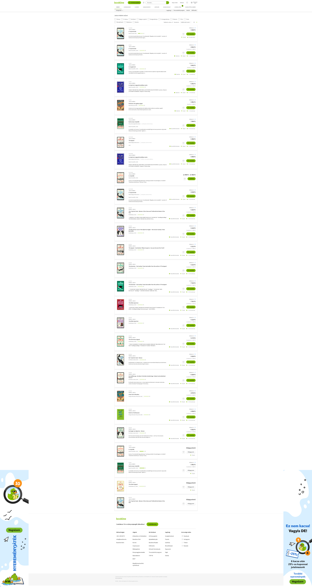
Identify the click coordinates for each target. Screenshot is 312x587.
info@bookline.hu (121, 539)
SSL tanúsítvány (118, 578)
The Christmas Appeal (134, 339)
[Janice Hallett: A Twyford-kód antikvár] (120, 194)
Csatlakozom (152, 524)
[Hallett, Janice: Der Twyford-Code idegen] (120, 359)
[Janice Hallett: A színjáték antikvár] (120, 177)
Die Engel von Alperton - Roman (136, 431)
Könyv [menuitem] (118, 7)
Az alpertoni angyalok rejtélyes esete (138, 85)
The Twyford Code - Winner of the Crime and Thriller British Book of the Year (147, 212)
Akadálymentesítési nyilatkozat (138, 564)
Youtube (186, 546)
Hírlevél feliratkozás (154, 549)
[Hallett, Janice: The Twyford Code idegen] (120, 213)
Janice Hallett (132, 29)
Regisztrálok (175, 2)
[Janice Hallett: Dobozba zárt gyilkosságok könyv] (120, 105)
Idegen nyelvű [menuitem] (166, 7)
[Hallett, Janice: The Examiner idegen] (120, 268)
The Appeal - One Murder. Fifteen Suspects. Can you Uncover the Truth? (146, 248)
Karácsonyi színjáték (134, 122)
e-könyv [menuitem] (137, 7)
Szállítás (167, 542)
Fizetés (167, 539)
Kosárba (191, 34)
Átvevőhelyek (169, 546)
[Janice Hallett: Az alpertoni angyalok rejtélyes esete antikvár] (120, 159)
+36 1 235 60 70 (120, 536)
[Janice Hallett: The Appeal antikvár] (120, 142)
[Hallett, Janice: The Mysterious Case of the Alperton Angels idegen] (120, 231)
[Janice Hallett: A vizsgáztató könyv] (120, 68)
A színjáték (131, 176)
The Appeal (131, 140)
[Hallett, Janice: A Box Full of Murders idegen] (120, 396)
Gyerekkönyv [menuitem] (127, 7)
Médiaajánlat (136, 549)
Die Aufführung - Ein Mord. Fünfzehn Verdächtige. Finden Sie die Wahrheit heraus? (147, 376)
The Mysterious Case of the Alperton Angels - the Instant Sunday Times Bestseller (147, 230)
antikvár (131, 118)
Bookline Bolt (120, 542)
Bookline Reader (153, 542)
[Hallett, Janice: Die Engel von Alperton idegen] (120, 432)
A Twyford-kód (132, 31)
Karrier (134, 542)
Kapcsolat (168, 549)
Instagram (187, 539)
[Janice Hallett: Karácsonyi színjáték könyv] (120, 467)
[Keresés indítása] (167, 2)
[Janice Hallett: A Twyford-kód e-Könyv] (120, 33)
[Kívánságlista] (187, 2)
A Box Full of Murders (134, 394)
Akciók (188, 10)
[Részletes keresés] (143, 2)
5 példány (191, 179)
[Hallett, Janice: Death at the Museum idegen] (120, 414)
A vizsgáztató (132, 67)
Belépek (182, 2)
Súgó (166, 552)
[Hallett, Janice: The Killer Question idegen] (120, 304)
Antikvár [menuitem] (157, 7)
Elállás (167, 555)
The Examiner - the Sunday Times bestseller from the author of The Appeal (148, 266)
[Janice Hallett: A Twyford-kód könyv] (120, 50)
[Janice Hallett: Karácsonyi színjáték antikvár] (120, 123)
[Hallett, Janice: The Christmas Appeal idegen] (120, 341)
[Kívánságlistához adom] (183, 34)
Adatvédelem (136, 555)
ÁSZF (134, 559)
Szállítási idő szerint (185, 22)
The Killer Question (133, 303)
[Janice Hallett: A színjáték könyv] (120, 451)
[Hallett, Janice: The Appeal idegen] (120, 249)
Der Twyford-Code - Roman (135, 358)
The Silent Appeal (133, 484)
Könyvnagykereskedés (139, 552)
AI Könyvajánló (135, 2)
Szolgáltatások (169, 536)
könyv (130, 45)
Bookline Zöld (136, 539)
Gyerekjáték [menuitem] (179, 6)
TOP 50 (151, 555)
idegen (130, 207)
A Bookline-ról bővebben (139, 536)
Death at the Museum (134, 412)
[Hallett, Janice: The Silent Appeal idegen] (120, 486)
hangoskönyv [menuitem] (146, 7)
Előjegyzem (191, 452)
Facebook (186, 536)
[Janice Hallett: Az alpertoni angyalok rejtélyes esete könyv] (120, 87)
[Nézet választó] (194, 22)
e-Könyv (130, 28)
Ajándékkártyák (153, 539)
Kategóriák (118, 10)
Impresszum (136, 546)
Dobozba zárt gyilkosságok (136, 103)
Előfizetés (194, 10)
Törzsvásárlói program (179, 10)
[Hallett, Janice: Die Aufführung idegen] (120, 377)
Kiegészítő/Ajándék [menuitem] (190, 7)
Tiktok (185, 542)
